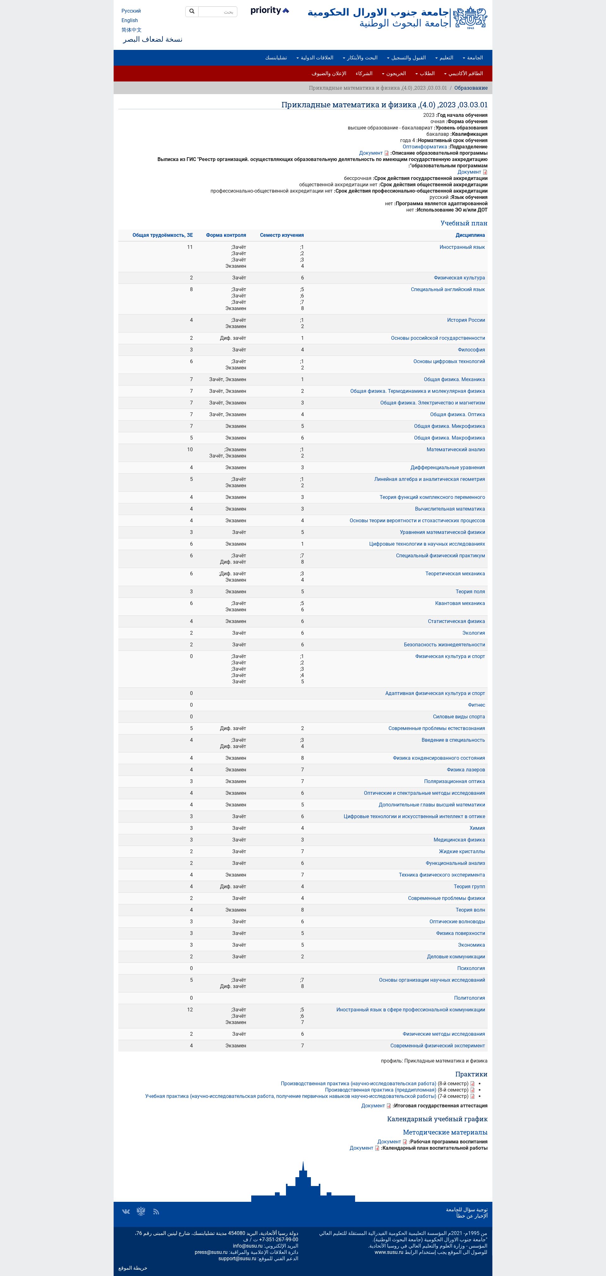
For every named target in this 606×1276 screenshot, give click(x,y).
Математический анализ (456, 449)
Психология (471, 968)
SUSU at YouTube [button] (141, 1212)
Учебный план (464, 223)
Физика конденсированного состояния (439, 758)
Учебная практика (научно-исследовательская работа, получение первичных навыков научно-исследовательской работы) (291, 1096)
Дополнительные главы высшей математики (432, 805)
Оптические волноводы (457, 922)
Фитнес (476, 705)
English (130, 20)
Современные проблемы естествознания (437, 728)
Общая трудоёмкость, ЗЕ (163, 235)
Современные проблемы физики (446, 898)
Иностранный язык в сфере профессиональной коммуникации (410, 1010)
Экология (473, 633)
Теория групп (469, 887)
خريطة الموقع (132, 1268)
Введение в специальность (453, 740)
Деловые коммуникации (456, 957)
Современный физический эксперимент (437, 1046)
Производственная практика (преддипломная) (381, 1090)
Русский (131, 11)
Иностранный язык (462, 247)
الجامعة (474, 58)
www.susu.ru (389, 1252)
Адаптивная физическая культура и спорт (435, 693)
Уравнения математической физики (442, 532)
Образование (471, 87)
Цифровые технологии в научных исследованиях (427, 544)
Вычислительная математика (450, 509)
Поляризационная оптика (454, 781)
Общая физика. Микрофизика (449, 426)
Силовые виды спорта (459, 717)
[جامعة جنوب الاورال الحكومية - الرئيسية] (397, 17)
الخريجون (395, 73)
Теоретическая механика (455, 574)
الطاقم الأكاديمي (465, 73)
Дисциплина (470, 235)
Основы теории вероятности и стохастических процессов (417, 521)
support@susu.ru (237, 1258)
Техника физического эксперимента (442, 875)
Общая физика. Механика (454, 379)
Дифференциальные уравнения (448, 467)
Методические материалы (445, 1132)
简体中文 (132, 30)
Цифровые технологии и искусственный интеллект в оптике (414, 816)
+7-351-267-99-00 (278, 1240)
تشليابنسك (276, 58)
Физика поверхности (460, 933)
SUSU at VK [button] (126, 1212)
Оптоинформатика (425, 147)
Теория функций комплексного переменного (432, 497)
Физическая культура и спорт (450, 656)
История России (466, 320)
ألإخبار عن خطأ (472, 1216)
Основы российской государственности (438, 338)
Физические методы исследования (444, 1034)
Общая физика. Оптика (457, 414)
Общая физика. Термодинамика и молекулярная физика (417, 391)
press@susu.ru (211, 1252)
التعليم (445, 58)
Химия (477, 828)
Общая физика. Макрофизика (449, 438)
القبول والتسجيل (408, 58)
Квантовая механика (460, 603)
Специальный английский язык (448, 289)
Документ (371, 153)
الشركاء (364, 73)
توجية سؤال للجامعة (467, 1210)
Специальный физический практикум (440, 556)
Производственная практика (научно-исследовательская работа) (359, 1084)
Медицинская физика (459, 840)
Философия (471, 350)
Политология (469, 998)
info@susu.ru (248, 1246)
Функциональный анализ (455, 863)
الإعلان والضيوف (329, 73)
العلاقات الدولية (316, 58)
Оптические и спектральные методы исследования (424, 793)
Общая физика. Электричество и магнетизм (432, 403)
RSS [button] (156, 1212)
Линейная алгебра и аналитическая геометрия (429, 479)
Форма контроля (226, 235)
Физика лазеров (466, 770)
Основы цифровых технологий (449, 361)
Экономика (471, 945)
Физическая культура (459, 278)
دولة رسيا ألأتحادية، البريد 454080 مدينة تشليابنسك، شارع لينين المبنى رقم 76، (216, 1233)
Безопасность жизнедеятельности (444, 645)
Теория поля (470, 592)
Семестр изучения (282, 235)
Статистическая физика (456, 621)
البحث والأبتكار (361, 58)
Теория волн (470, 910)
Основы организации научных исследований (432, 980)
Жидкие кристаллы (462, 851)
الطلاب (427, 73)
